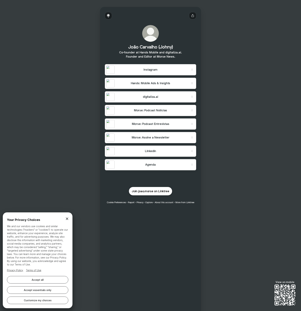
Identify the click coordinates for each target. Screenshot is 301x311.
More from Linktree (184, 202)
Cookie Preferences (116, 202)
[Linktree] (108, 15)
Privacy (140, 202)
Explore (149, 202)
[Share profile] (192, 15)
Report (131, 202)
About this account (164, 202)
